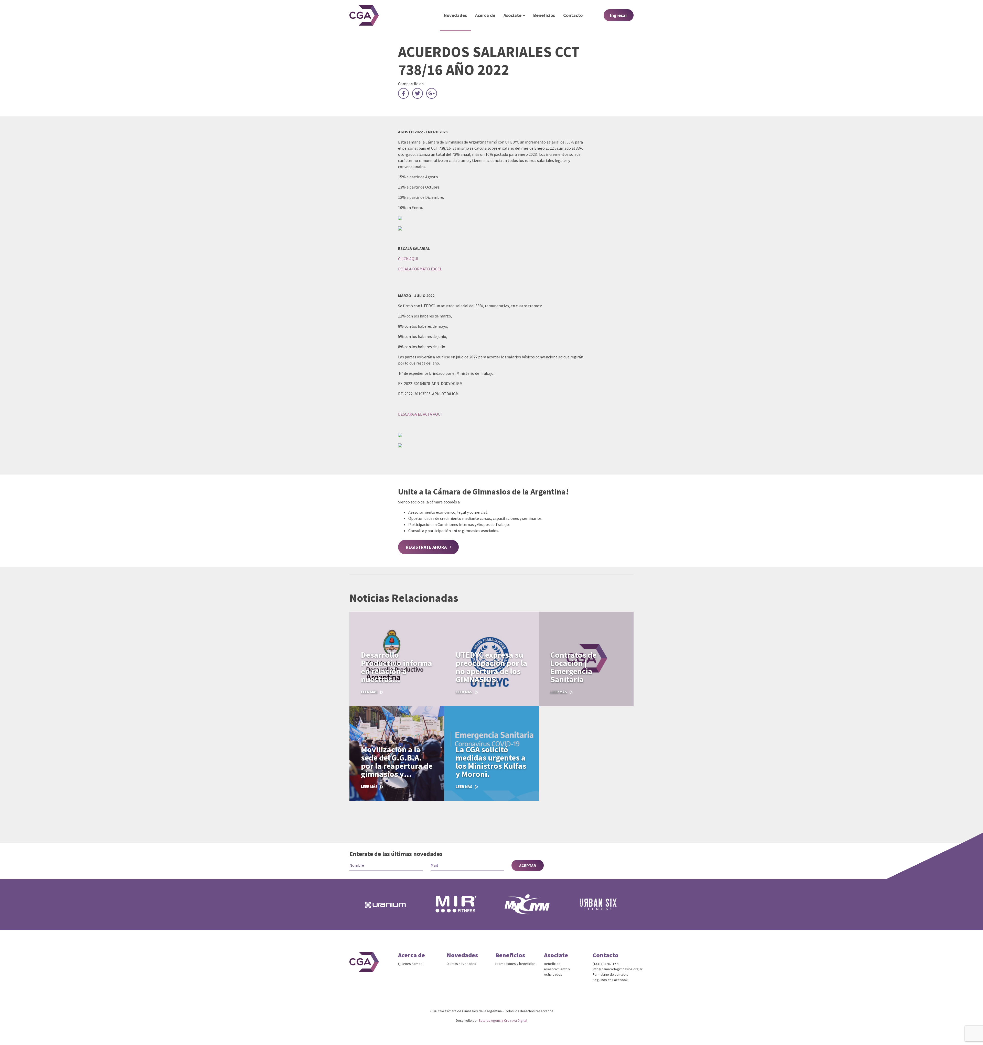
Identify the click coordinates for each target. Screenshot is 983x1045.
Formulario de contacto (610, 974)
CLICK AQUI (408, 258)
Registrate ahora (426, 547)
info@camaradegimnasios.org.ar (618, 969)
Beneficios (552, 963)
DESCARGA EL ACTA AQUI (420, 414)
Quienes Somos (410, 963)
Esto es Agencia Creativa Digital (503, 1020)
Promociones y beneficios (515, 963)
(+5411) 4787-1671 (606, 963)
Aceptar (527, 865)
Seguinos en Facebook (610, 979)
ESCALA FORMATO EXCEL (420, 268)
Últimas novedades (461, 963)
